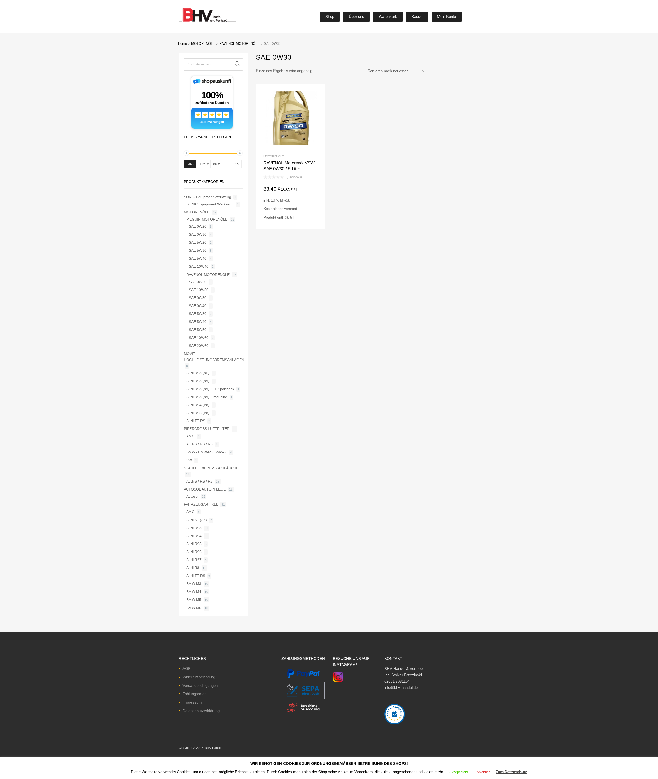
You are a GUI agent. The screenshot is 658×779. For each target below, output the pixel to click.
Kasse (417, 16)
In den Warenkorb (290, 220)
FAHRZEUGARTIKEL (201, 504)
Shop (329, 16)
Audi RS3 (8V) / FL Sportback (210, 389)
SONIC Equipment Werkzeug (207, 197)
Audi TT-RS (195, 576)
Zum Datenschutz (511, 771)
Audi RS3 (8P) (197, 373)
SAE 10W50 (198, 290)
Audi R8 (192, 568)
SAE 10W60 (198, 338)
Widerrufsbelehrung (198, 677)
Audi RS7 (194, 560)
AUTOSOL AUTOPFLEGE (205, 489)
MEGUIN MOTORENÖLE (206, 219)
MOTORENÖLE (203, 44)
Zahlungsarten (194, 694)
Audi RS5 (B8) (197, 413)
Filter (190, 164)
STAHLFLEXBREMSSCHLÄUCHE (211, 468)
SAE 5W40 (197, 258)
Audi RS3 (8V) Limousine (206, 397)
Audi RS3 (194, 528)
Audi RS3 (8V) (197, 381)
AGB (186, 668)
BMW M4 (193, 592)
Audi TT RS (195, 421)
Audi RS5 (194, 544)
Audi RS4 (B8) (197, 405)
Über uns (356, 16)
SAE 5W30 (197, 250)
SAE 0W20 (197, 226)
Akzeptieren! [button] (458, 772)
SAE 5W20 (197, 242)
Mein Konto (446, 16)
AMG (190, 436)
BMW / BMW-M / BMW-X (206, 452)
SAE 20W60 (198, 346)
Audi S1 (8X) (196, 520)
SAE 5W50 (197, 330)
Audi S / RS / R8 (199, 444)
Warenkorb (388, 16)
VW (189, 460)
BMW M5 (193, 600)
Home (182, 44)
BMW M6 (193, 608)
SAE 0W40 (197, 306)
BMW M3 (193, 584)
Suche (238, 64)
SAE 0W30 (197, 234)
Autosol (192, 496)
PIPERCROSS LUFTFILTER (207, 429)
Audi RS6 (194, 552)
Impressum (192, 702)
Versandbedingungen (200, 685)
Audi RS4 (194, 536)
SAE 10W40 (198, 266)
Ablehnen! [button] (484, 772)
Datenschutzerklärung (201, 710)
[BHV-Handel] (188, 21)
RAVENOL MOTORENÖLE (239, 44)
